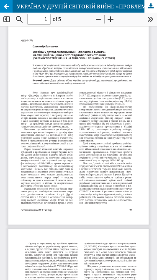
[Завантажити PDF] (150, 6)
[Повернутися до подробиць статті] (6, 6)
